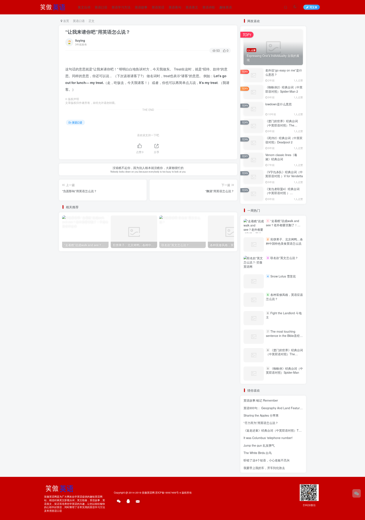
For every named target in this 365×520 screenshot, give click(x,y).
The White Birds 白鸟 (258, 453)
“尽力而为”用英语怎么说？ (261, 423)
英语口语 (101, 7)
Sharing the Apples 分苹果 (261, 415)
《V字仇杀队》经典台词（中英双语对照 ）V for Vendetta (284, 174)
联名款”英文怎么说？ (284, 258)
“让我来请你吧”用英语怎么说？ (97, 31)
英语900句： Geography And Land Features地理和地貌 (281, 408)
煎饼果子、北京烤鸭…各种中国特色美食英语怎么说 (284, 241)
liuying (80, 40)
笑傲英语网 (148, 492)
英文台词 (84, 7)
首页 (65, 21)
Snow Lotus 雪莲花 (283, 276)
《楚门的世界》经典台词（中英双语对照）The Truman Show (281, 125)
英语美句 (175, 7)
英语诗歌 (208, 7)
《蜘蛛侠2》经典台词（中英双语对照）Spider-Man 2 (283, 89)
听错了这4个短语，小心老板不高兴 (267, 460)
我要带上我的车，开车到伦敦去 (264, 468)
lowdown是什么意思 (278, 104)
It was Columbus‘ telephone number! (268, 438)
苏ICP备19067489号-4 (168, 492)
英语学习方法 (121, 7)
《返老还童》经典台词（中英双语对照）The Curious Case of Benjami (290, 430)
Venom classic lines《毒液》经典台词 (281, 157)
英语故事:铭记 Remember (261, 400)
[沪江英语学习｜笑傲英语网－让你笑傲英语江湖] (54, 6)
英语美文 (191, 7)
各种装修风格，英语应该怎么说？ (284, 296)
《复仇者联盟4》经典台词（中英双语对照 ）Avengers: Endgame (282, 193)
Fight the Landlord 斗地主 (284, 315)
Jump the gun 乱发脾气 (259, 445)
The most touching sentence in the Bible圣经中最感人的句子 (284, 335)
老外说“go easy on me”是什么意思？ (283, 72)
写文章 (313, 7)
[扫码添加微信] (356, 493)
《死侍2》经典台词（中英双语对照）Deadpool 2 (283, 140)
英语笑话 (158, 7)
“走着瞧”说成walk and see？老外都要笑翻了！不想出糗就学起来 (283, 225)
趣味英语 (225, 7)
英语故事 (141, 7)
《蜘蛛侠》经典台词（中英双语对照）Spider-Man (284, 370)
